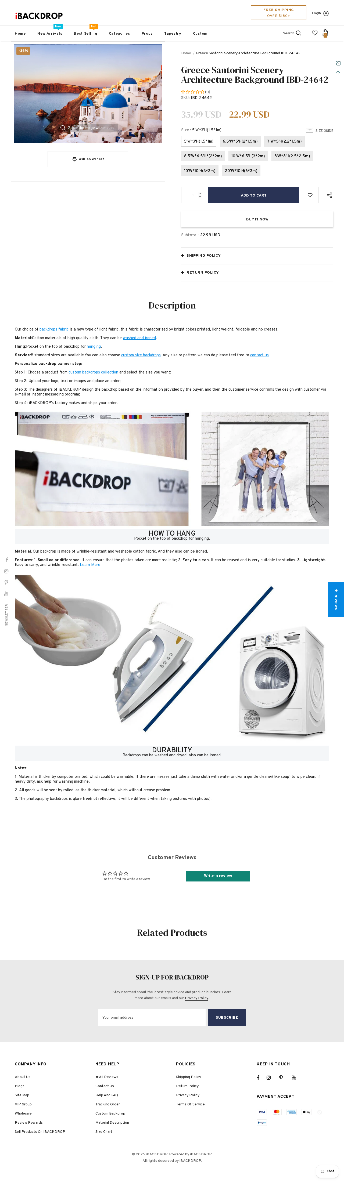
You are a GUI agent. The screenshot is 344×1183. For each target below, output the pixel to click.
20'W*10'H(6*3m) (241, 171)
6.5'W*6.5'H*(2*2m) (203, 156)
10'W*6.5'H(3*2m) (248, 156)
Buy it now (257, 219)
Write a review (218, 876)
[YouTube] (297, 1078)
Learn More (90, 565)
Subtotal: (190, 235)
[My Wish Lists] (314, 35)
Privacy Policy (196, 998)
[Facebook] (261, 1078)
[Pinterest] (284, 1078)
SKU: (185, 98)
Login (316, 13)
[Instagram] (271, 1078)
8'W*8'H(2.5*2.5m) (292, 156)
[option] (88, 93)
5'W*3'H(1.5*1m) (198, 141)
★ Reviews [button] (336, 599)
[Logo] (39, 16)
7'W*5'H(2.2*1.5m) (284, 141)
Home (186, 53)
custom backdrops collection (93, 372)
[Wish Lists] (310, 195)
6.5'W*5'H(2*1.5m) (240, 141)
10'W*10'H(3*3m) (200, 171)
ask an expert (91, 159)
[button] (193, 92)
